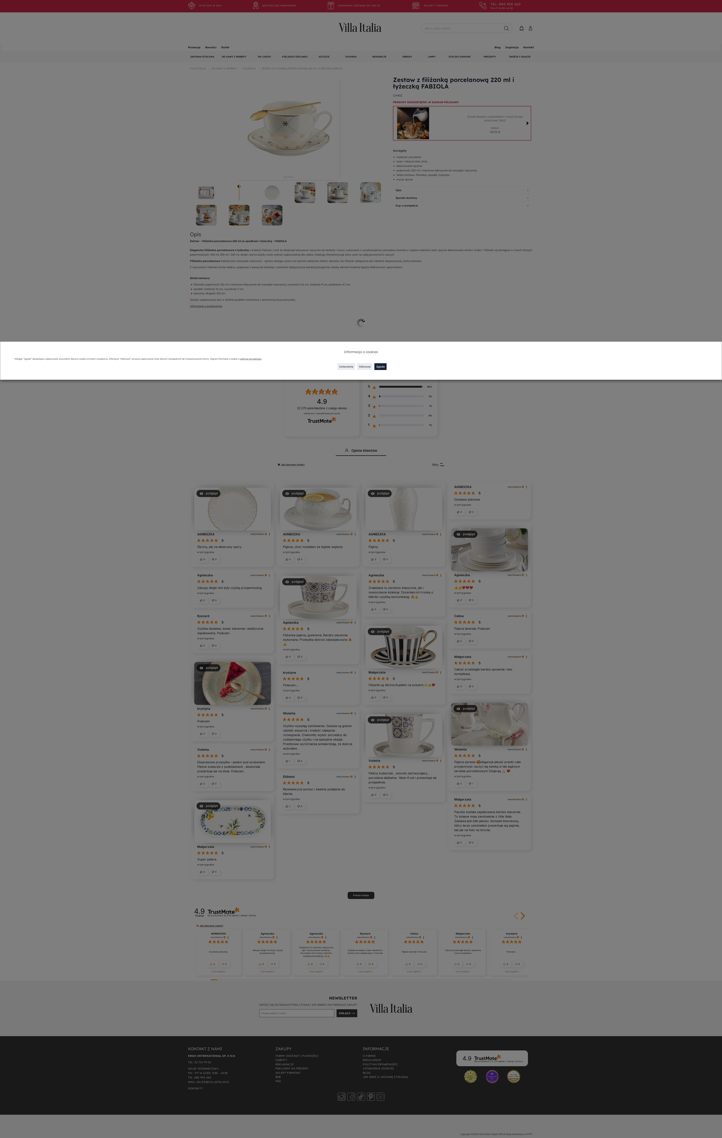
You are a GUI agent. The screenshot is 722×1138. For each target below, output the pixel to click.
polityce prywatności (251, 358)
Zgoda (380, 366)
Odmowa (365, 366)
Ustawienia (346, 366)
